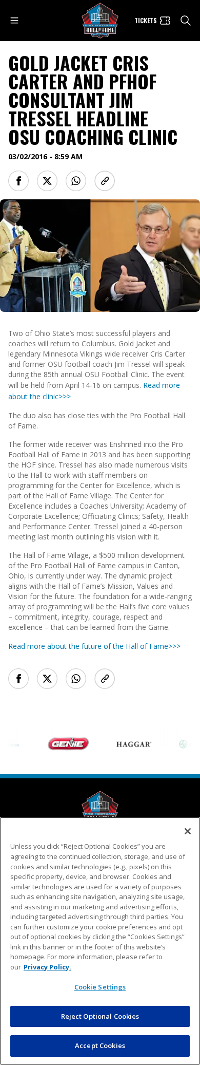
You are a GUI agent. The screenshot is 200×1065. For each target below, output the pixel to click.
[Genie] (63, 744)
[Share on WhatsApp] (76, 181)
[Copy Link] (104, 181)
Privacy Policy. (47, 966)
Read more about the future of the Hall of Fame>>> (94, 646)
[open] (14, 20)
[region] (100, 941)
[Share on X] (47, 181)
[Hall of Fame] (100, 809)
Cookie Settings (100, 987)
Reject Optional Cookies (100, 1016)
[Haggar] (128, 744)
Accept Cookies (100, 1045)
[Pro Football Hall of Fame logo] (100, 21)
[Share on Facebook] (18, 181)
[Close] (187, 831)
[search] (185, 20)
